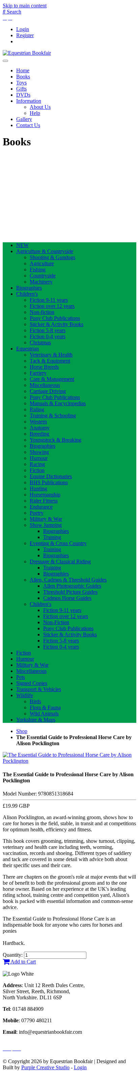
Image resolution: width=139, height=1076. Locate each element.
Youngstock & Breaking (55, 440)
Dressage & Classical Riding (60, 561)
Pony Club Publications (55, 318)
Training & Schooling (53, 415)
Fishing (38, 269)
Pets (20, 677)
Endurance (41, 507)
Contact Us (28, 125)
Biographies (29, 288)
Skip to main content (25, 5)
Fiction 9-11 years (49, 300)
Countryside (43, 275)
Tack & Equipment (50, 361)
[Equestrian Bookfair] (27, 53)
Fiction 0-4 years (47, 336)
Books (23, 76)
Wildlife (24, 695)
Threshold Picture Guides (70, 592)
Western (38, 421)
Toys (21, 82)
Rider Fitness (44, 501)
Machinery (41, 282)
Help (35, 113)
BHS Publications (49, 482)
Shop (21, 731)
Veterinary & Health (51, 355)
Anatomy (40, 428)
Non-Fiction (56, 622)
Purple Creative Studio (45, 1067)
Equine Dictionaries (51, 476)
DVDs (23, 95)
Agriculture (42, 263)
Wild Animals (44, 713)
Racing (37, 464)
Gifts (21, 89)
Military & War (46, 519)
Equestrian (27, 348)
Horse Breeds (44, 367)
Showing (39, 452)
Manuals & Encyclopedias (58, 403)
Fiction (37, 470)
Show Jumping (46, 525)
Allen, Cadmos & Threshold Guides (68, 580)
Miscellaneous (45, 385)
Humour (39, 458)
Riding (37, 409)
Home (22, 70)
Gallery (24, 119)
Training (52, 537)
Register (25, 35)
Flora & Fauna (45, 707)
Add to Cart (22, 961)
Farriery (38, 373)
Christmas (40, 342)
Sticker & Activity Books (56, 324)
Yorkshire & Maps (35, 720)
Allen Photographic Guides (72, 586)
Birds (35, 701)
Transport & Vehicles (38, 689)
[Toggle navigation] (5, 61)
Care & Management (52, 379)
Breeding (39, 434)
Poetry (37, 513)
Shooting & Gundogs (52, 257)
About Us (40, 107)
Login (22, 29)
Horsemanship (45, 494)
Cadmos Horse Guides (67, 598)
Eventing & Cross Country (58, 543)
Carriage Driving (48, 391)
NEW (22, 245)
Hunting (38, 488)
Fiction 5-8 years (47, 330)
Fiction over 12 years (52, 306)
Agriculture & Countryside (44, 251)
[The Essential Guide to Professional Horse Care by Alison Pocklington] (69, 761)
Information (28, 101)
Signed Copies (31, 683)
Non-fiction (42, 312)
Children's (27, 294)
